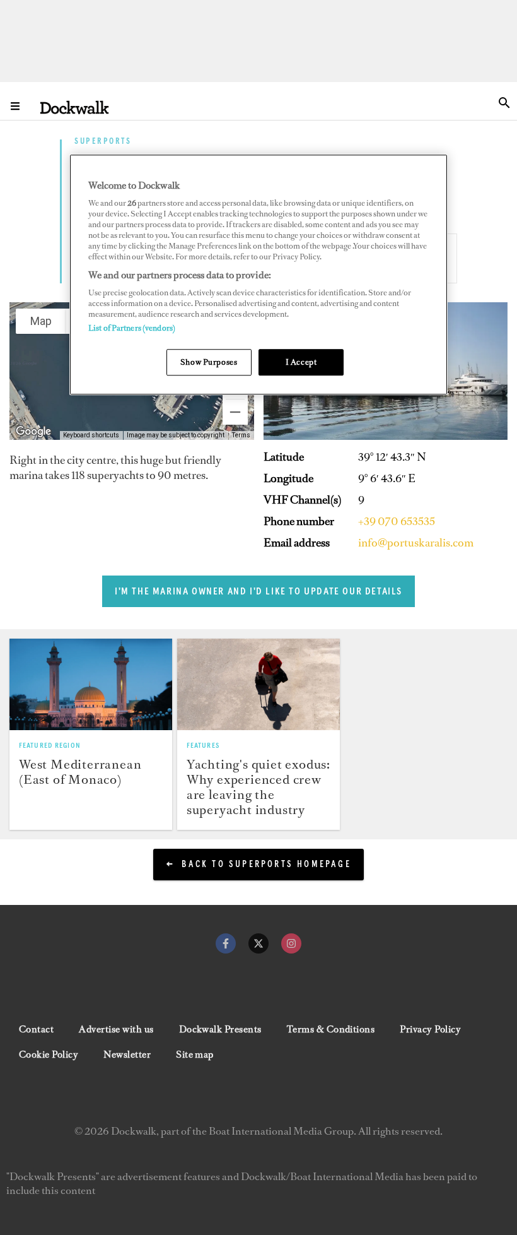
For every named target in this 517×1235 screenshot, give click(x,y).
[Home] (74, 107)
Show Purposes (208, 362)
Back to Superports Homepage (266, 864)
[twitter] (258, 943)
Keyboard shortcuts (91, 435)
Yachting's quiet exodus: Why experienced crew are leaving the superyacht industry (258, 786)
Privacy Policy (430, 1029)
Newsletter (127, 1054)
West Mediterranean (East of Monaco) (80, 771)
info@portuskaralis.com (415, 542)
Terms (241, 435)
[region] (258, 275)
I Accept (301, 362)
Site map (195, 1054)
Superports (103, 142)
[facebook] (226, 943)
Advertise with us (116, 1029)
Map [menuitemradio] (41, 321)
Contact (36, 1029)
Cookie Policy (48, 1054)
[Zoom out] (235, 412)
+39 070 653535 (396, 521)
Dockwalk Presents (220, 1029)
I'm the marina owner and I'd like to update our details (258, 591)
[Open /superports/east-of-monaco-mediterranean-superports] (90, 684)
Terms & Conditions (331, 1029)
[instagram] (291, 943)
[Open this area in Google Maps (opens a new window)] (33, 431)
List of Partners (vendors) (131, 328)
